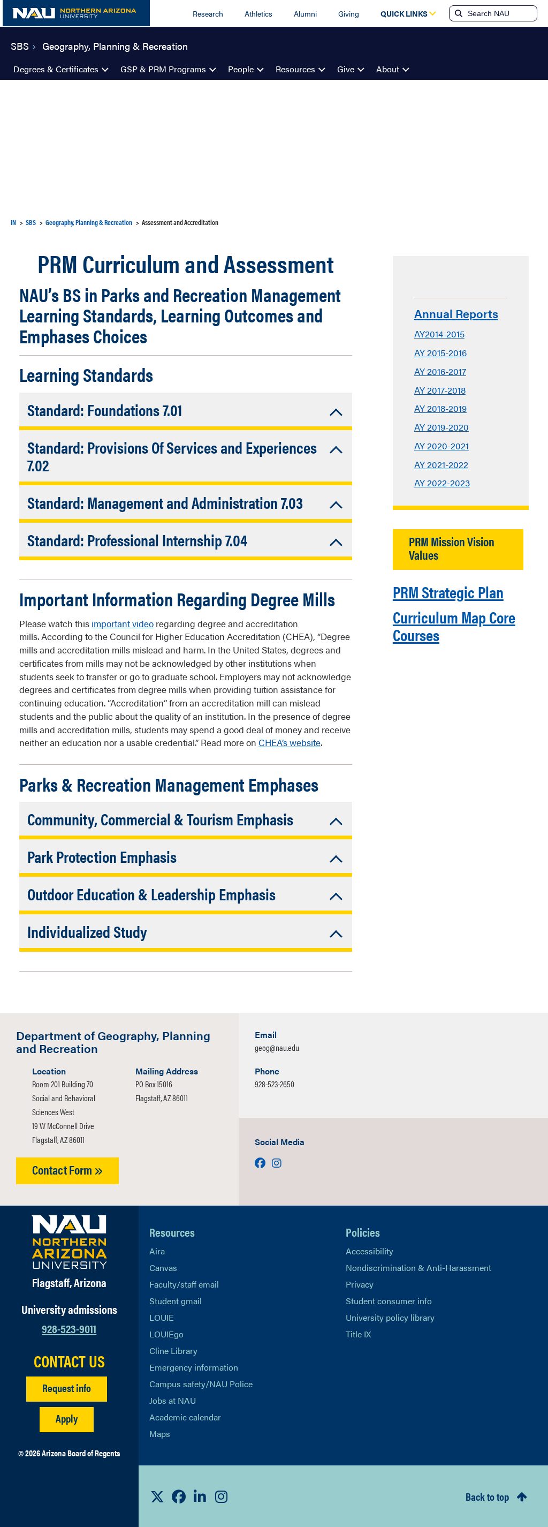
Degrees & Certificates (55, 69)
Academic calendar (185, 1417)
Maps (159, 1433)
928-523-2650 (274, 1084)
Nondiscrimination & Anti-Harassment (418, 1267)
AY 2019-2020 (441, 426)
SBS (20, 45)
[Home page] (76, 13)
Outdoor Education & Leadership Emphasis (151, 893)
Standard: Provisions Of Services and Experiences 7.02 (172, 455)
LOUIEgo (166, 1334)
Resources (295, 69)
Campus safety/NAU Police (201, 1384)
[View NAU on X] (157, 1496)
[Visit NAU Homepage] (69, 1242)
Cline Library (173, 1350)
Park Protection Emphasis (102, 856)
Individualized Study (87, 931)
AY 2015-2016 (440, 352)
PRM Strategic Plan (448, 591)
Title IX (358, 1334)
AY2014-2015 (439, 333)
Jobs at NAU (172, 1400)
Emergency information (193, 1367)
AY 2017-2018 (440, 389)
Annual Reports (456, 313)
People (241, 69)
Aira (157, 1251)
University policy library (390, 1317)
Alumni (305, 13)
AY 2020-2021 (441, 445)
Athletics (258, 13)
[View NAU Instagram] (221, 1496)
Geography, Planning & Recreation (115, 45)
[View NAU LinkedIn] (200, 1496)
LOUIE (161, 1317)
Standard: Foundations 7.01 (104, 409)
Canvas (163, 1267)
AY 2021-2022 (441, 464)
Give (345, 69)
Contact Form (63, 1169)
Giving (348, 13)
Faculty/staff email (184, 1284)
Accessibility (369, 1251)
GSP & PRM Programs (163, 69)
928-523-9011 (69, 1328)
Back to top (487, 1496)
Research (208, 13)
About (387, 69)
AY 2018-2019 (440, 408)
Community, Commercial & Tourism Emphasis (160, 818)
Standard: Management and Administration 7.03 (165, 502)
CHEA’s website (289, 742)
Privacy (360, 1284)
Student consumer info (389, 1301)
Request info (66, 1387)
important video (123, 623)
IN (13, 222)
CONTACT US (69, 1361)
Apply (67, 1418)
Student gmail (175, 1301)
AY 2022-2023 (442, 482)
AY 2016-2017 (440, 371)
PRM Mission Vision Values (451, 547)
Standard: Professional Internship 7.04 (137, 539)
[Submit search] (458, 13)
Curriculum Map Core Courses (454, 625)
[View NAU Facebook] (178, 1496)
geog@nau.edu (277, 1047)
